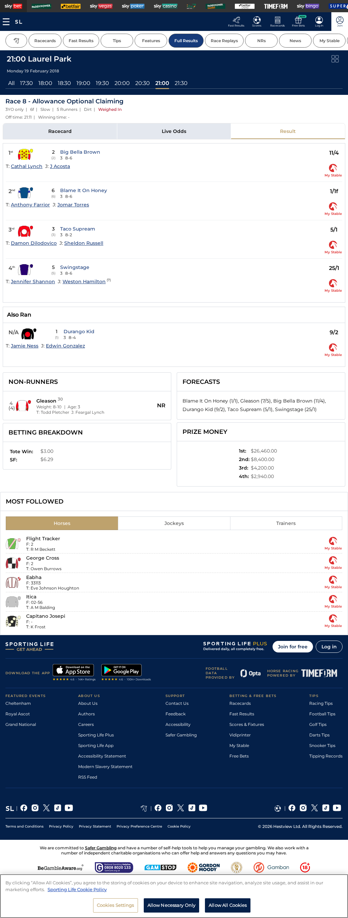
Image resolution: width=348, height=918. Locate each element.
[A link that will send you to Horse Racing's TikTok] (191, 808)
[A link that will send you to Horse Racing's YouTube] (203, 808)
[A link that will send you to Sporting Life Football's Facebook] (292, 808)
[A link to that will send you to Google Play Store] (126, 673)
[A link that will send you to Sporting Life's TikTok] (57, 808)
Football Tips (322, 713)
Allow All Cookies (228, 905)
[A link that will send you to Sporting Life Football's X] (314, 808)
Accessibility (178, 724)
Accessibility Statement (102, 756)
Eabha (33, 577)
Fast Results (241, 713)
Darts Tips (319, 734)
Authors (86, 713)
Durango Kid (79, 331)
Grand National (20, 724)
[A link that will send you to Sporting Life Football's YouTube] (337, 808)
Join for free (293, 647)
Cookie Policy (179, 826)
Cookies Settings (115, 905)
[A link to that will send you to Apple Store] (74, 673)
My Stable (239, 745)
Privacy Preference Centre (139, 826)
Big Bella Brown (80, 152)
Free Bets (239, 756)
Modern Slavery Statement (105, 766)
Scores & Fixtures (246, 724)
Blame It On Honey (83, 190)
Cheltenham (18, 703)
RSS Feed (87, 777)
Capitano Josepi (45, 616)
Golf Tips (318, 724)
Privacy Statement (95, 826)
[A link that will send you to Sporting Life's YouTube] (68, 808)
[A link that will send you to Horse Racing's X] (180, 808)
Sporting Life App (96, 745)
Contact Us (177, 703)
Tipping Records (326, 756)
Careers (86, 724)
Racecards (240, 703)
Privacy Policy (61, 826)
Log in (329, 647)
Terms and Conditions (24, 826)
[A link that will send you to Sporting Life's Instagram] (35, 808)
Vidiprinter (240, 734)
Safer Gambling (181, 734)
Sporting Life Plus (96, 734)
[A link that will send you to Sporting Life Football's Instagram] (303, 808)
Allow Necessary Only (171, 905)
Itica (31, 597)
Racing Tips (321, 703)
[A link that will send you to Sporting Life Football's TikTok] (325, 808)
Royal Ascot (17, 713)
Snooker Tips (322, 745)
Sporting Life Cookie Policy (77, 889)
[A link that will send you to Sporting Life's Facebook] (24, 808)
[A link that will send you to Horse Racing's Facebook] (158, 808)
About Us (88, 703)
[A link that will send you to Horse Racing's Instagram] (169, 808)
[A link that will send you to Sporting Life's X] (46, 808)
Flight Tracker (43, 539)
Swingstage (74, 267)
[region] (174, 896)
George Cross (42, 558)
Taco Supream (77, 229)
